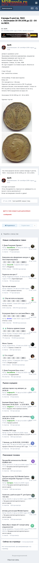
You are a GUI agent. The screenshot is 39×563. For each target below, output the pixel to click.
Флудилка (10, 267)
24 (23, 331)
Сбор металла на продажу (14, 298)
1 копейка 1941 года (9, 430)
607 (23, 262)
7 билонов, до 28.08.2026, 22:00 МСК (15, 442)
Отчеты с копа (7, 305)
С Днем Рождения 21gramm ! (12, 245)
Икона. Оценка (7, 343)
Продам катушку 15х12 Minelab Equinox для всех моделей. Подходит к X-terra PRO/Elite (15, 479)
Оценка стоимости (15, 347)
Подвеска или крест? (9, 274)
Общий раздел (12, 362)
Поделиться (10, 225)
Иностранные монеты (14, 290)
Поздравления (14, 249)
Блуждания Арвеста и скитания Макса (16, 313)
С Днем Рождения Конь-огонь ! (13, 370)
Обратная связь (13, 560)
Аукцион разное (12, 394)
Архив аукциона (28, 30)
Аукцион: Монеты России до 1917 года (15, 446)
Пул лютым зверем (9, 286)
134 (23, 301)
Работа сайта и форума (12, 336)
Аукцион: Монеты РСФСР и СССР (19, 434)
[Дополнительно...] (35, 48)
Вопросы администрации (16, 328)
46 (23, 358)
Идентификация (17, 279)
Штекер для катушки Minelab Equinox (15, 511)
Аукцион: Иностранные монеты (17, 408)
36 (23, 316)
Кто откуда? (9, 355)
